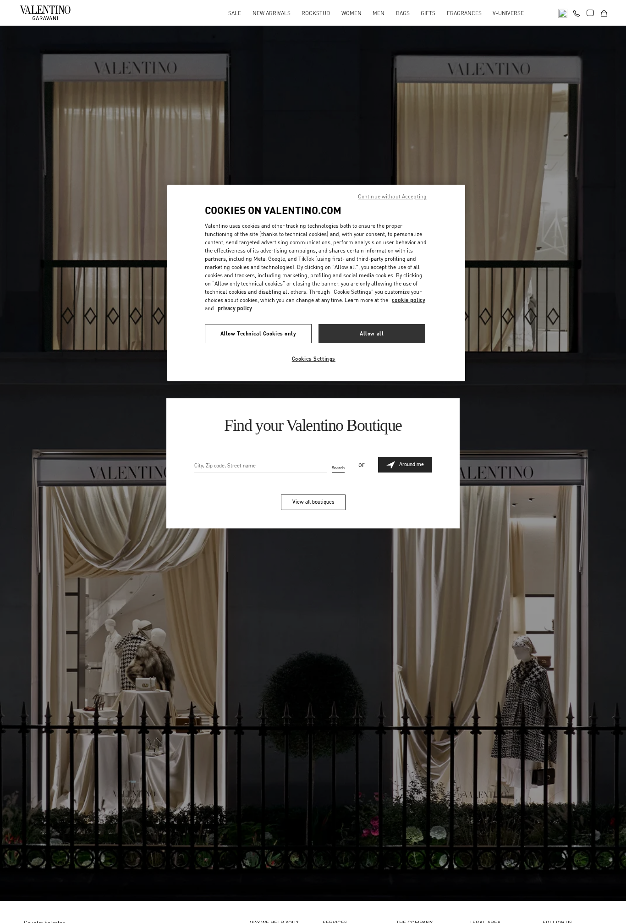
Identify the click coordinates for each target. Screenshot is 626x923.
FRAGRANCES (464, 13)
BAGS (403, 13)
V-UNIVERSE (508, 13)
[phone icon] (576, 12)
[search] (562, 12)
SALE (234, 13)
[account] (590, 13)
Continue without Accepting (392, 196)
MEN (378, 13)
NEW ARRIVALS (272, 13)
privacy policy (235, 308)
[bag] (604, 12)
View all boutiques (313, 502)
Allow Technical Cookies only (258, 333)
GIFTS (428, 13)
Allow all (372, 333)
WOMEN (351, 13)
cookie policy (408, 300)
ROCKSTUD (316, 13)
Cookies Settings (313, 358)
